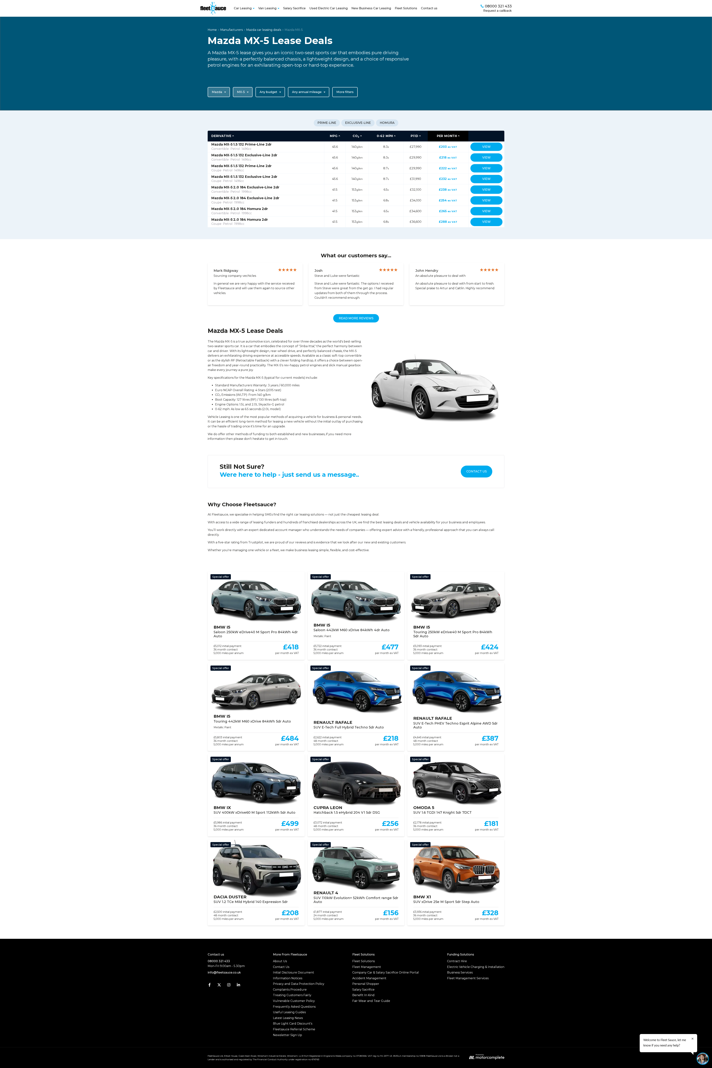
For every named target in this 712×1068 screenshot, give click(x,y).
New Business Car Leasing (371, 8)
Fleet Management (366, 967)
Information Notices (287, 978)
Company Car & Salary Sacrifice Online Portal (385, 972)
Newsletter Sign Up (287, 1035)
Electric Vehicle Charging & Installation (475, 967)
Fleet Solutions (406, 8)
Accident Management (369, 978)
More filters (345, 92)
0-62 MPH (385, 136)
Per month (447, 136)
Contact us (429, 8)
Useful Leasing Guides (289, 1012)
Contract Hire (457, 961)
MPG (333, 136)
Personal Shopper (365, 984)
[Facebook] (209, 985)
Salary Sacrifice (294, 8)
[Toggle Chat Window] (702, 1058)
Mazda (217, 92)
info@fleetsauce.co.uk (224, 972)
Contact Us (476, 471)
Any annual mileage (307, 92)
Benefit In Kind (363, 995)
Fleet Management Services (468, 978)
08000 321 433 (219, 961)
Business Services (460, 972)
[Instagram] (229, 985)
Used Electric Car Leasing (328, 8)
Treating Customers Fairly (292, 995)
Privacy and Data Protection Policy (298, 984)
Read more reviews (356, 318)
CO (356, 136)
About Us (280, 961)
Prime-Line (326, 123)
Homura (387, 123)
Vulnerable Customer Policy (294, 1001)
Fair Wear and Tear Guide (371, 1001)
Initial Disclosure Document (293, 972)
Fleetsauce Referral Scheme (294, 1029)
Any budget (268, 92)
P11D (414, 136)
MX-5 (241, 92)
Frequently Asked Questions (294, 1006)
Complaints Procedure (290, 989)
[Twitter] (219, 985)
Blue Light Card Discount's (292, 1023)
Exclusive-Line (358, 123)
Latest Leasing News (288, 1018)
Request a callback (497, 10)
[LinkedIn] (238, 985)
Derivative (221, 136)
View (486, 147)
